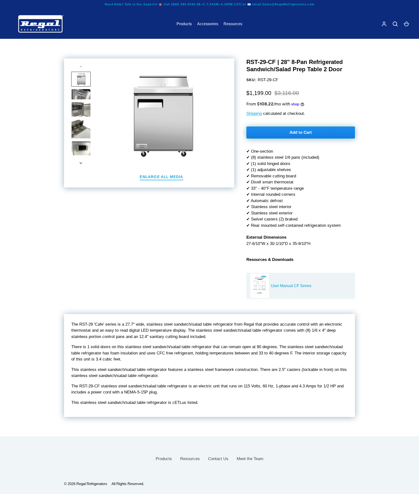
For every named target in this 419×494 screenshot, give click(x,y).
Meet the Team (250, 458)
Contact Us (218, 458)
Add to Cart (301, 132)
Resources (233, 24)
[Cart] (406, 24)
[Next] (81, 163)
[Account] (384, 24)
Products (184, 24)
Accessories (207, 24)
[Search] (395, 24)
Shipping (254, 113)
